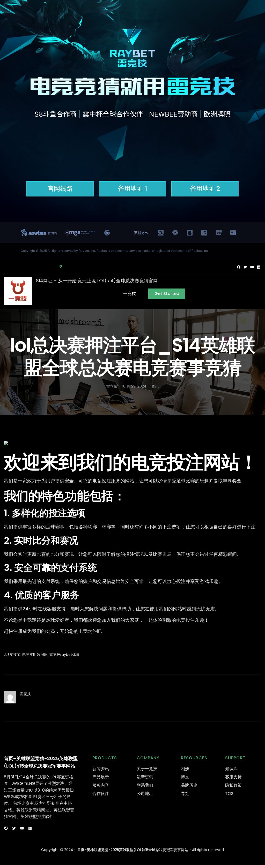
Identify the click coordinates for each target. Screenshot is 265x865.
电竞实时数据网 (35, 654)
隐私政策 (233, 785)
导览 (185, 793)
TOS (229, 793)
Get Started (166, 294)
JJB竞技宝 (12, 654)
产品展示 (100, 777)
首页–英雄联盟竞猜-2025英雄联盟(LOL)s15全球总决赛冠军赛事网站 (132, 849)
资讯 (155, 386)
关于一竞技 (147, 769)
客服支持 (233, 777)
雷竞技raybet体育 (64, 654)
